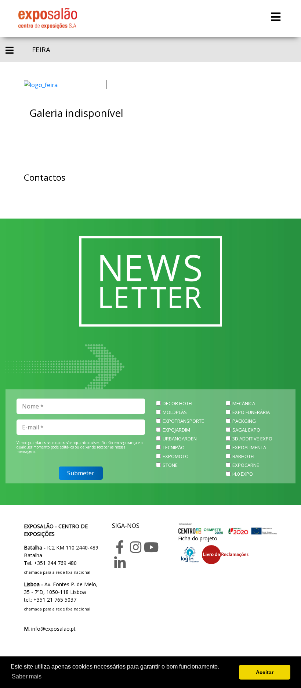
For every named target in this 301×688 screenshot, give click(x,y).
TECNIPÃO (174, 447)
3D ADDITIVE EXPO (252, 438)
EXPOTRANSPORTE (183, 421)
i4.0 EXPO (242, 474)
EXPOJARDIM (176, 429)
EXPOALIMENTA (249, 447)
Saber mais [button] (26, 676)
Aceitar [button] (264, 672)
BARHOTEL (243, 456)
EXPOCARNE (245, 465)
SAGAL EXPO (246, 429)
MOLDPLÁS (175, 412)
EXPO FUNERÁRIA (251, 412)
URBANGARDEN (180, 438)
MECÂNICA (243, 403)
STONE (170, 465)
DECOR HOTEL (178, 403)
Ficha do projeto (197, 538)
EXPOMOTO (176, 456)
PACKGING (244, 421)
